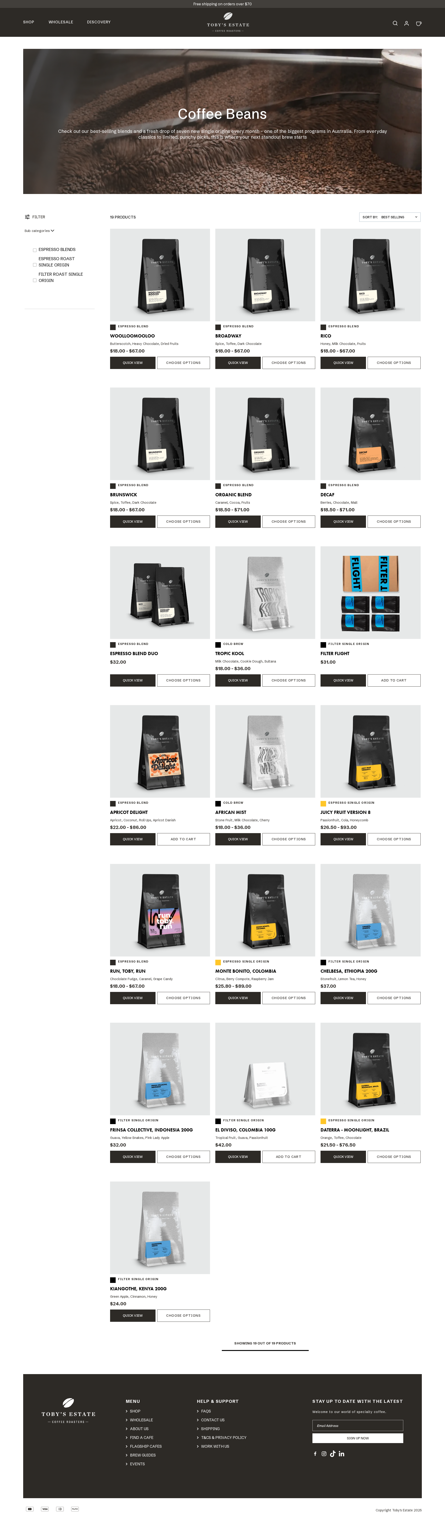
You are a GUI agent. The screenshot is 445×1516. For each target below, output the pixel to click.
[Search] (397, 22)
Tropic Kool (229, 653)
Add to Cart (394, 680)
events (137, 1464)
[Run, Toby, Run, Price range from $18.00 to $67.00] (160, 910)
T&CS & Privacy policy (223, 1437)
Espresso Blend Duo (134, 653)
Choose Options (183, 363)
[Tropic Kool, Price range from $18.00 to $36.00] (265, 592)
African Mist (230, 812)
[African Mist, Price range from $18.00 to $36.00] (265, 751)
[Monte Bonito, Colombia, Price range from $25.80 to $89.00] (265, 910)
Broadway (228, 336)
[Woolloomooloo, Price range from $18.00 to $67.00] (160, 275)
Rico (326, 336)
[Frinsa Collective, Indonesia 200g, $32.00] (160, 1069)
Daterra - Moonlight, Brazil (355, 1130)
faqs (206, 1411)
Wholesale (61, 22)
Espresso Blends (57, 249)
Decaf (327, 494)
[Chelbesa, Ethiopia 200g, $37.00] (370, 910)
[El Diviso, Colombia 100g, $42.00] (265, 1069)
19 (255, 1343)
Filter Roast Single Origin (61, 277)
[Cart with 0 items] (418, 23)
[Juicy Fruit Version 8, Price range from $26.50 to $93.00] (370, 751)
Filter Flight (335, 653)
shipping (210, 1428)
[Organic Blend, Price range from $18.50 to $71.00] (265, 434)
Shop (28, 22)
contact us (213, 1420)
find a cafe (141, 1437)
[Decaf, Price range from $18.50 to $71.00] (370, 434)
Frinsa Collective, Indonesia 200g (151, 1130)
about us (139, 1428)
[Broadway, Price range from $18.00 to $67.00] (265, 275)
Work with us (215, 1446)
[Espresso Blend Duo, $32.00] (160, 592)
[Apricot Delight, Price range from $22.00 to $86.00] (160, 751)
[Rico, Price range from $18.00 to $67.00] (370, 275)
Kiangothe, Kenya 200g (138, 1288)
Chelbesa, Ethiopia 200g (349, 971)
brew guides (143, 1455)
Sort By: (370, 217)
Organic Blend (233, 494)
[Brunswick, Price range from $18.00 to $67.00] (160, 434)
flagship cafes (146, 1446)
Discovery (99, 22)
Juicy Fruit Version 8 (346, 812)
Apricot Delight (129, 812)
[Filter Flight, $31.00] (370, 592)
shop (135, 1411)
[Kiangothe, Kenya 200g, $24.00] (160, 1228)
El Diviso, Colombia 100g (245, 1130)
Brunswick (123, 494)
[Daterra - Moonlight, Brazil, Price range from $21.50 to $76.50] (370, 1069)
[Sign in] (406, 23)
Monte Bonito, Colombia (245, 971)
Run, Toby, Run (128, 971)
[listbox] (400, 217)
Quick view (133, 363)
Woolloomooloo (132, 336)
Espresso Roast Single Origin (57, 262)
